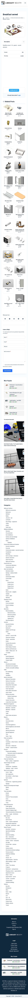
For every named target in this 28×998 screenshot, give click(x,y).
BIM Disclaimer (14, 949)
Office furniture (9, 645)
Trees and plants (7, 791)
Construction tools (10, 567)
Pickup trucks (9, 901)
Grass (7, 799)
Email (5, 342)
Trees (7, 802)
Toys (7, 734)
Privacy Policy (14, 945)
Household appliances (11, 724)
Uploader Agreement (14, 951)
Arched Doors (11, 582)
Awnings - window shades (11, 573)
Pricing (14, 925)
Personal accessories (10, 755)
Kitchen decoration (10, 694)
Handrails (12, 406)
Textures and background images (11, 785)
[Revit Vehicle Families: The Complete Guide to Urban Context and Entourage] (14, 431)
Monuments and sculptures (12, 666)
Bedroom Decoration (10, 681)
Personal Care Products (11, 757)
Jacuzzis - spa (9, 518)
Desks (7, 641)
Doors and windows (8, 569)
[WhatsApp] (23, 319)
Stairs (7, 540)
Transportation (9, 880)
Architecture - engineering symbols (13, 781)
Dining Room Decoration (11, 685)
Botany (7, 793)
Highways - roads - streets (12, 768)
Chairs (7, 631)
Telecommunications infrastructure (13, 812)
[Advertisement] (14, 73)
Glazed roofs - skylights (11, 592)
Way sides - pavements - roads (13, 825)
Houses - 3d (8, 857)
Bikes (7, 890)
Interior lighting (11, 616)
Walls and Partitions (10, 561)
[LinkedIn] (18, 319)
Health (5, 654)
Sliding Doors (10, 588)
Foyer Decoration (10, 688)
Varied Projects (7, 827)
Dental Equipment (10, 656)
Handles (7, 593)
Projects (8, 867)
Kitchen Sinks (11, 698)
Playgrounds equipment (11, 823)
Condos (7, 846)
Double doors (11, 584)
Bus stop (8, 818)
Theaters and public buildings (12, 668)
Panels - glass (9, 595)
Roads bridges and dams (9, 762)
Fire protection (9, 533)
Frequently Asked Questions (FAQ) (14, 927)
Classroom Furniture (10, 637)
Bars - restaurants (10, 837)
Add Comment (7, 351)
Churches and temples (11, 664)
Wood (7, 789)
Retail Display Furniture (11, 647)
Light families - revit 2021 (15, 400)
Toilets (7, 523)
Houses (7, 855)
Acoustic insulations (10, 546)
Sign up (14, 929)
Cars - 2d (8, 897)
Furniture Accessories (11, 643)
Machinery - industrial (10, 709)
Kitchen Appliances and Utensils (13, 726)
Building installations (8, 529)
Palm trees (8, 800)
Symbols (6, 780)
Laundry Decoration (10, 700)
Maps (7, 607)
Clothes (7, 719)
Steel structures (9, 559)
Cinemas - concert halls (11, 635)
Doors (7, 580)
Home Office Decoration (11, 690)
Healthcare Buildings (10, 854)
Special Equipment (10, 732)
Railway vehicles (9, 903)
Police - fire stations (10, 865)
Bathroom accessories (11, 510)
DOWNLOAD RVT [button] (14, 90)
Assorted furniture (10, 624)
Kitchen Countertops (12, 696)
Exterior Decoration (10, 687)
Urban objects (7, 816)
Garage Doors (11, 586)
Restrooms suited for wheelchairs (15, 753)
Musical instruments (10, 730)
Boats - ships (9, 892)
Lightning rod (10, 618)
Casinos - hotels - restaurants (12, 840)
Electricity (6, 609)
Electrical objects (10, 620)
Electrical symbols (12, 614)
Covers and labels (10, 603)
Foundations (8, 552)
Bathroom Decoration (10, 679)
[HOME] (3, 18)
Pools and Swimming (8, 759)
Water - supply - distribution (12, 814)
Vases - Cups (9, 736)
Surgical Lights (9, 660)
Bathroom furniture (8, 508)
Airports (7, 833)
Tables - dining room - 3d (11, 650)
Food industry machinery (11, 706)
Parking (7, 863)
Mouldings (8, 554)
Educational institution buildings (13, 850)
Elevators (8, 531)
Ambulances (8, 888)
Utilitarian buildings (10, 882)
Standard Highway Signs (11, 810)
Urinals (7, 525)
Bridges (7, 764)
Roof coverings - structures (12, 556)
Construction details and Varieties (11, 544)
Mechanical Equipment (9, 704)
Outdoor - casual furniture (11, 747)
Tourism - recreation (10, 878)
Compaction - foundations (11, 766)
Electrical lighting (9, 611)
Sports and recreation (9, 770)
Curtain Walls (8, 578)
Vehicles (6, 884)
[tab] (7, 41)
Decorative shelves (10, 683)
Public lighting (9, 806)
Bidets (7, 516)
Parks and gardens (8, 738)
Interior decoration (8, 677)
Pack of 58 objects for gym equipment (16, 393)
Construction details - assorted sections (15, 550)
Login (19, 95)
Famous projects (9, 852)
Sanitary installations (10, 538)
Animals (7, 601)
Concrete (8, 548)
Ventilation (8, 675)
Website (5, 346)
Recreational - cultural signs (12, 776)
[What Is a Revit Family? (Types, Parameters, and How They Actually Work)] (14, 459)
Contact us (14, 923)
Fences (7, 740)
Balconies (8, 575)
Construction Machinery (11, 565)
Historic (5, 662)
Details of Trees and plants (12, 797)
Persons (6, 749)
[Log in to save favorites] (23, 42)
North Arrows (9, 819)
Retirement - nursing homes (12, 869)
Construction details (10, 576)
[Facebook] (5, 319)
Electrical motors (11, 612)
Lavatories (8, 519)
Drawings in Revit (8, 599)
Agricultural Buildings (10, 831)
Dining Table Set (13, 412)
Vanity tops (8, 527)
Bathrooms (8, 512)
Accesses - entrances (11, 829)
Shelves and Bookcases (11, 649)
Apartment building (10, 835)
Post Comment (7, 370)
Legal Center (14, 943)
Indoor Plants (9, 692)
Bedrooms (8, 628)
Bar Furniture (8, 626)
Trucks (7, 905)
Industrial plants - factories (12, 859)
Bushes (7, 795)
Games (7, 723)
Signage (7, 783)
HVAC (5, 669)
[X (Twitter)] (9, 319)
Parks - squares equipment (12, 821)
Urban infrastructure (8, 804)
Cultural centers (9, 848)
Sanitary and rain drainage (11, 537)
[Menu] (25, 2)
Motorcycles (8, 899)
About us (14, 921)
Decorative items (9, 721)
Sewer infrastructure (10, 808)
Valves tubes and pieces (11, 715)
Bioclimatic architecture (11, 838)
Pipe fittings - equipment (11, 521)
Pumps (7, 711)
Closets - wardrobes (10, 639)
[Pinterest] (14, 319)
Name (5, 337)
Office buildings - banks (11, 861)
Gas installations (9, 535)
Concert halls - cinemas (11, 844)
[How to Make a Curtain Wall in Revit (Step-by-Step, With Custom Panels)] (14, 486)
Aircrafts (8, 886)
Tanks (7, 713)
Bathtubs (8, 514)
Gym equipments (9, 774)
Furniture (6, 622)
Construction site (8, 563)
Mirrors (7, 728)
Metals (7, 787)
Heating (7, 673)
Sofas (9, 633)
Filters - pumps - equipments (12, 761)
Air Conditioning (9, 671)
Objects (5, 717)
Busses (7, 893)
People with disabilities (11, 751)
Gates (7, 590)
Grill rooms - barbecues (11, 745)
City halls (8, 842)
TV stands (8, 652)
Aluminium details (9, 571)
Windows (8, 597)
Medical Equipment (10, 658)
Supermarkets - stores (11, 876)
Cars (7, 895)
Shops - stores (9, 874)
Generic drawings (9, 605)
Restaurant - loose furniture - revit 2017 (16, 385)
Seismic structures (10, 557)
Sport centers (9, 778)
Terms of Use (14, 947)
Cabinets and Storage (10, 630)
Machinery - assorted (10, 707)
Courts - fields (9, 772)
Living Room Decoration (11, 702)
